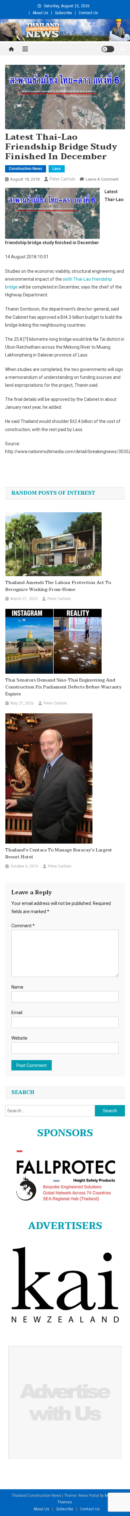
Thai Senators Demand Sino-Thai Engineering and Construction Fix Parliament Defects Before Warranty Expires (63, 687)
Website (19, 1038)
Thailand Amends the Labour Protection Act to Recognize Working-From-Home (58, 586)
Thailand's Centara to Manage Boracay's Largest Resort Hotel (58, 854)
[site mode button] (108, 49)
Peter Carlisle (62, 179)
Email (16, 1012)
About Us (40, 13)
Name (17, 987)
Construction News (25, 168)
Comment (23, 925)
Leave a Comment (102, 179)
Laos (56, 168)
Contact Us (88, 13)
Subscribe (63, 13)
